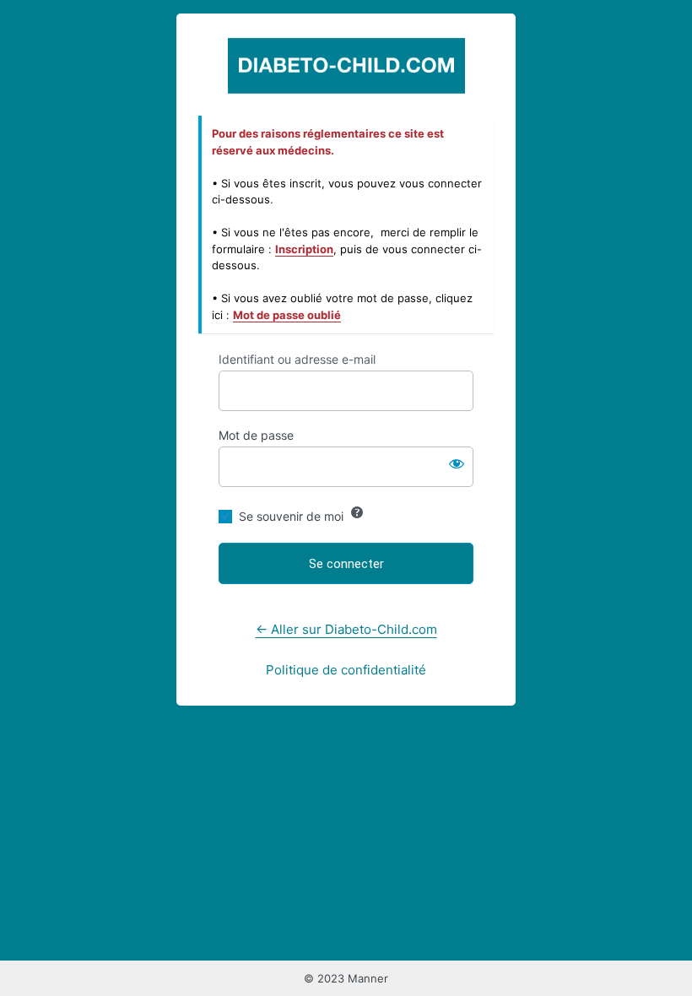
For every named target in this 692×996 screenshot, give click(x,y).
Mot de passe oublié (287, 315)
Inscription (304, 249)
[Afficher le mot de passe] (456, 463)
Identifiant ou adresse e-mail (297, 359)
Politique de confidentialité (346, 670)
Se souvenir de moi (291, 516)
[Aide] (357, 512)
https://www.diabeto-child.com (346, 65)
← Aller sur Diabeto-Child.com (346, 629)
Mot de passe (256, 435)
